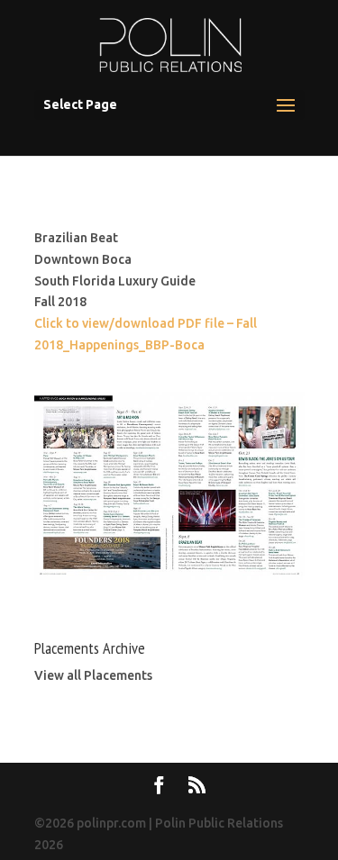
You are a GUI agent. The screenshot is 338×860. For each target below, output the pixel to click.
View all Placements (93, 675)
